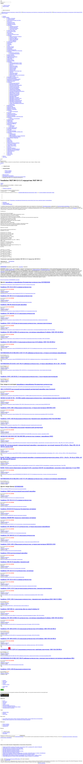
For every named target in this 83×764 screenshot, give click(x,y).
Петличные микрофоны (14, 88)
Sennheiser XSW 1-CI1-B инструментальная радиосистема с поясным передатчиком (26, 323)
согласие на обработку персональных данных (46, 192)
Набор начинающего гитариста (15, 36)
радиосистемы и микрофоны (6, 737)
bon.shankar (5, 733)
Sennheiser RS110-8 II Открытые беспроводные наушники (18, 509)
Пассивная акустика (11, 23)
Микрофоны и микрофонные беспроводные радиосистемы (21, 200)
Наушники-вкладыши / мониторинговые (15, 116)
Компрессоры (9, 120)
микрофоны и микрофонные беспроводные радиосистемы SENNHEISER (27, 282)
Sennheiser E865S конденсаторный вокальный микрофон (17, 491)
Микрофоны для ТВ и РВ (14, 92)
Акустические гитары (11, 31)
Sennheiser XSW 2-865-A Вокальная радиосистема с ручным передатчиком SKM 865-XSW (28, 407)
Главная (4, 680)
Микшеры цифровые (11, 107)
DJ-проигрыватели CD (11, 49)
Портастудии (9, 140)
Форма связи (5, 686)
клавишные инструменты (67, 736)
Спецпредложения (10, 19)
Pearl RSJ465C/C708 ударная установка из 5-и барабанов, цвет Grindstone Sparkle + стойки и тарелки (22, 755)
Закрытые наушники (11, 115)
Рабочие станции (10, 59)
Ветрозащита (12, 104)
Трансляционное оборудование (13, 149)
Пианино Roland (12, 68)
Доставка (4, 682)
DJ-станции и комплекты (14, 52)
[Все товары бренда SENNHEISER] (0, 263)
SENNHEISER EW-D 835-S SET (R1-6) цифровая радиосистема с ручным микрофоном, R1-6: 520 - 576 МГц (33, 363)
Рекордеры (9, 139)
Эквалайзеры (12, 125)
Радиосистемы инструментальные (13, 79)
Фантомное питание (47, 206)
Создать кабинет (8, 171)
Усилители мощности (11, 147)
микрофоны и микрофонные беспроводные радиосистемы (34, 384)
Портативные (9, 141)
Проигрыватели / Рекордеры (12, 137)
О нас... (4, 700)
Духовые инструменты (11, 41)
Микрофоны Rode (12, 96)
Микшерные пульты (11, 105)
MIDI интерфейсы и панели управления (17, 135)
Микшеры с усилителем (11, 109)
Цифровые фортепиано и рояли (15, 62)
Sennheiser (75, 208)
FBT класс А (9, 21)
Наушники (9, 112)
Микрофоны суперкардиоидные (15, 100)
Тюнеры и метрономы (13, 39)
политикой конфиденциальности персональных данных (27, 192)
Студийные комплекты (11, 128)
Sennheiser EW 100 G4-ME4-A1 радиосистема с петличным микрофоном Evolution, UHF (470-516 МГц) (31, 332)
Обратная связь (6, 712)
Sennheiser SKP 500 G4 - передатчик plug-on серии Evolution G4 (19, 609)
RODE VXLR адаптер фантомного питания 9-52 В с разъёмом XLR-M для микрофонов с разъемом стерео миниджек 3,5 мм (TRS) (40, 468)
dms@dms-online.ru (6, 732)
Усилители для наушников (14, 118)
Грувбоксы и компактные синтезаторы (14, 50)
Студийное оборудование (12, 127)
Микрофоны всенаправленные (15, 101)
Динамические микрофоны (14, 89)
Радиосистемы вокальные (14, 87)
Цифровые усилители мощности (13, 148)
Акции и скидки (6, 704)
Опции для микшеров (13, 111)
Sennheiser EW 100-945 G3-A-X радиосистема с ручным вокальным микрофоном (25, 526)
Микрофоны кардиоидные (14, 99)
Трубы (8, 45)
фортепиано (75, 736)
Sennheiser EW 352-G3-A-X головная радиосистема (15, 500)
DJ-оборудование (10, 46)
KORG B (11, 64)
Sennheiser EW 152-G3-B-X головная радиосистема (15, 287)
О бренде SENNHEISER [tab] (7, 204)
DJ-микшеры (9, 48)
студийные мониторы (45, 269)
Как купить (5, 681)
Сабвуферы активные (11, 24)
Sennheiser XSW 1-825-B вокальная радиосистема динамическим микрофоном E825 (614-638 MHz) (30, 418)
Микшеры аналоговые (11, 108)
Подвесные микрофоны (14, 95)
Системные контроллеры (12, 122)
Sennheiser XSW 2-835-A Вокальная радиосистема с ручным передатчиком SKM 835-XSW (28, 544)
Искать (2, 3)
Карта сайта (5, 714)
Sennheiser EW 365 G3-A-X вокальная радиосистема (16, 296)
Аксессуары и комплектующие (15, 102)
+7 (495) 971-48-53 (4, 13)
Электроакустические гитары (13, 34)
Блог (4, 687)
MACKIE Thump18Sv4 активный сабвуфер (11, 749)
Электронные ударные (11, 144)
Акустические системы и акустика (14, 20)
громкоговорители (36, 269)
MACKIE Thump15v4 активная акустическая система (13, 750)
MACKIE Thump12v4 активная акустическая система (13, 748)
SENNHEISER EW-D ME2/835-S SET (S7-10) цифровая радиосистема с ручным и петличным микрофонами (33, 353)
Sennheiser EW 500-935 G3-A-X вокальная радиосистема (17, 535)
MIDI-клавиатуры (10, 57)
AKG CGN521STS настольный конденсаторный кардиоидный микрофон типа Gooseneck (27, 389)
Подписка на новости (4, 735)
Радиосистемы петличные (14, 83)
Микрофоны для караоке (14, 97)
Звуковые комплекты (13, 27)
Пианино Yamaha (12, 67)
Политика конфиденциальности (9, 705)
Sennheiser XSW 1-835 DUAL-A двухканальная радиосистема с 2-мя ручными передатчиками (29, 376)
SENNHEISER (11, 261)
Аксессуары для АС (13, 29)
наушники (21, 266)
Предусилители (12, 134)
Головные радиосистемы (14, 86)
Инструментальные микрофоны (15, 85)
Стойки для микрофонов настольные (16, 103)
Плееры (8, 138)
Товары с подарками (11, 18)
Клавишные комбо (10, 60)
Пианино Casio (12, 69)
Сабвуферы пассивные (13, 26)
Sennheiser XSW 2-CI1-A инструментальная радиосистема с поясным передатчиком (26, 588)
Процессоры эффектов (13, 38)
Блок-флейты (9, 42)
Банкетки (11, 71)
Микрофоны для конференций (13, 80)
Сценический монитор (13, 28)
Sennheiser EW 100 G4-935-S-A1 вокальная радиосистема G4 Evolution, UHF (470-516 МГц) (28, 628)
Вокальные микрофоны (14, 84)
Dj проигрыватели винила (14, 53)
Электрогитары (10, 33)
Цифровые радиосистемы (14, 94)
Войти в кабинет (8, 170)
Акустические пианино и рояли (15, 63)
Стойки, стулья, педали (11, 145)
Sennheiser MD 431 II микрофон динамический (14, 562)
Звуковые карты (12, 133)
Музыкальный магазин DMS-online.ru (13, 758)
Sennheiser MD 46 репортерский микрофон (13, 304)
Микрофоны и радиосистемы (13, 77)
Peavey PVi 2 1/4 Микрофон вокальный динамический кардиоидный (21, 427)
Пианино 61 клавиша (13, 66)
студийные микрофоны (10, 269)
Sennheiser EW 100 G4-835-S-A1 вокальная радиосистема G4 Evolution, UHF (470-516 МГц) (28, 638)
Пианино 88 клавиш (13, 65)
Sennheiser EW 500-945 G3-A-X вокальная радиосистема (17, 313)
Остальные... (9, 25)
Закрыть (2, 163)
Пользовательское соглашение (8, 707)
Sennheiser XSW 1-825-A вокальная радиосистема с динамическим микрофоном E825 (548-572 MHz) (31, 599)
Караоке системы (10, 54)
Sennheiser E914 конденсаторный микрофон (13, 553)
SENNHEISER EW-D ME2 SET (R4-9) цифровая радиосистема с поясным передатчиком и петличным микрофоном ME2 (37, 658)
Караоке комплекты (11, 55)
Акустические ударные (11, 143)
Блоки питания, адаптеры (14, 93)
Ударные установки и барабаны (13, 142)
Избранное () (7, 172)
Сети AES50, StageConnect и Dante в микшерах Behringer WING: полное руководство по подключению (22, 718)
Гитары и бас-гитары (11, 30)
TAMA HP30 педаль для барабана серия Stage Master (13, 747)
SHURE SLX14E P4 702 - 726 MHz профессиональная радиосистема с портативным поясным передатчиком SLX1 (35, 398)
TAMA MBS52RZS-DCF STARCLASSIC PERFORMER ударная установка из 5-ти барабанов (21, 756)
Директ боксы (10, 121)
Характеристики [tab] (6, 203)
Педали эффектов (12, 40)
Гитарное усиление (13, 37)
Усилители (9, 146)
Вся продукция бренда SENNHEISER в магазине (9, 279)
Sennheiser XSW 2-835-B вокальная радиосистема (15, 669)
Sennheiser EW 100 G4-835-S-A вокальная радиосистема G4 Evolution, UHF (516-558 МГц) (27, 342)
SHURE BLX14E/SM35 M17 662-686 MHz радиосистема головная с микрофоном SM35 (26, 436)
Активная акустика (11, 22)
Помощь (4, 713)
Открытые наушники (11, 113)
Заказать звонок (6, 6)
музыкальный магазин (19, 736)
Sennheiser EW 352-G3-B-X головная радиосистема (15, 579)
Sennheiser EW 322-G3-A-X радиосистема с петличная (16, 570)
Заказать (13, 191)
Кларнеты (9, 43)
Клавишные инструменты (12, 56)
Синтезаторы (9, 58)
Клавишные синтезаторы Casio (15, 70)
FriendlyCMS (7, 759)
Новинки (9, 155)
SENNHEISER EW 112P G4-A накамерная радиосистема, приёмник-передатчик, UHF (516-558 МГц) (31, 649)
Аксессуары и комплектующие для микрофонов (42, 200)
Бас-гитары (9, 32)
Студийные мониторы (11, 130)
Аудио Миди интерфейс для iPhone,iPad (15, 131)
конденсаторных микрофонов (63, 206)
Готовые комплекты (11, 81)
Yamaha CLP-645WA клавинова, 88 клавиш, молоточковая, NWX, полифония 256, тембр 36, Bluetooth (22, 746)
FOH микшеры (10, 106)
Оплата (4, 683)
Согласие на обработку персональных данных (11, 706)
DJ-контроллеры (10, 47)
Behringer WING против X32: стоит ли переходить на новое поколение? (16, 719)
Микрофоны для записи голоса (15, 98)
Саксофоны (9, 44)
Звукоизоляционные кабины (14, 136)
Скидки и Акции (6, 684)
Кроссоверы (11, 126)
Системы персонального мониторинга (16, 91)
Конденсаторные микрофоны (15, 90)
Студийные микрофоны (11, 78)
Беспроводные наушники (12, 114)
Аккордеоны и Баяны (13, 72)
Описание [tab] (5, 202)
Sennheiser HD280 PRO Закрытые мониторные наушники (18, 517)
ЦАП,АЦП (9, 129)
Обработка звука (10, 119)
